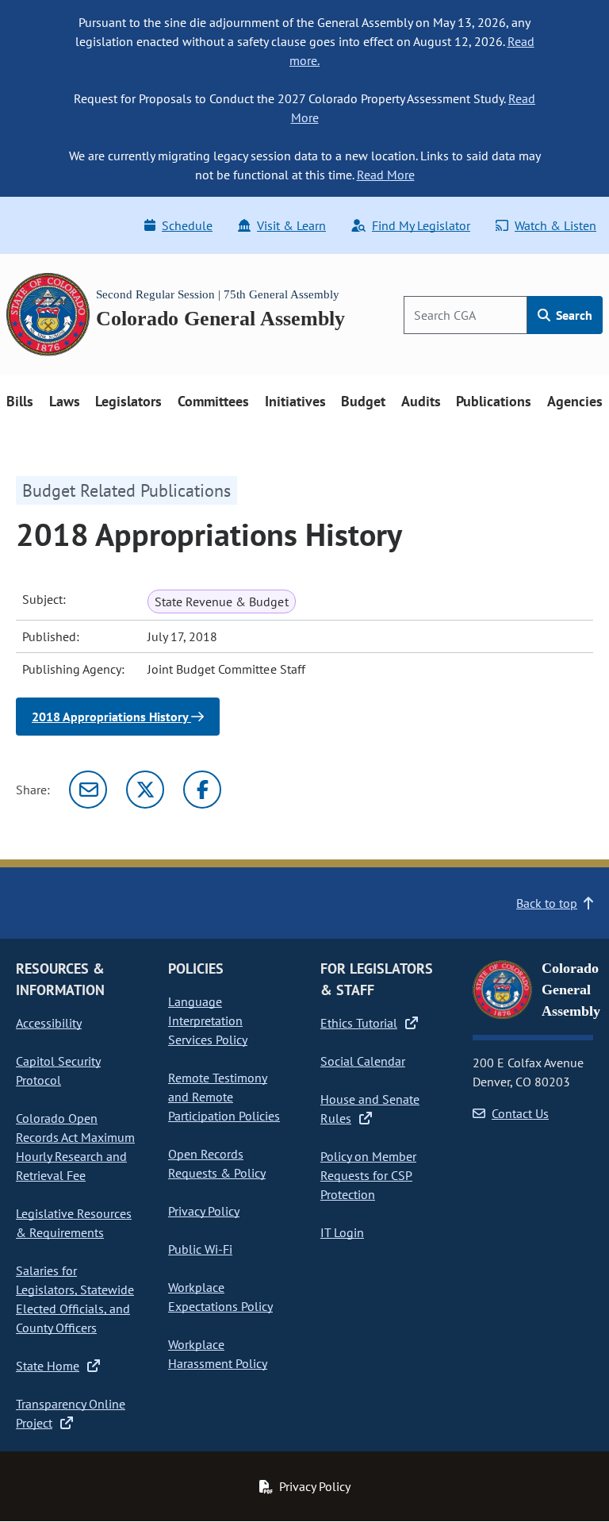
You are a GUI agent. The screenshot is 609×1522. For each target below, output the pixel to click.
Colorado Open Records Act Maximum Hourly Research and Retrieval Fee (75, 1146)
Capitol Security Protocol (58, 1070)
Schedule (187, 225)
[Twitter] (145, 790)
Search (572, 315)
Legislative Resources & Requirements (74, 1222)
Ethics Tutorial (358, 1023)
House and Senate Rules (369, 1108)
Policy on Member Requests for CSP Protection (368, 1175)
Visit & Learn (291, 225)
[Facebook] (202, 790)
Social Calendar (362, 1061)
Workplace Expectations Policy (220, 1296)
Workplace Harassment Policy (217, 1353)
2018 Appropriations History (111, 716)
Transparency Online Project (70, 1413)
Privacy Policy (203, 1211)
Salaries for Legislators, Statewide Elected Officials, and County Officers (75, 1299)
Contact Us (520, 1113)
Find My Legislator (421, 225)
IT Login (342, 1232)
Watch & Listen (555, 225)
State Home (47, 1366)
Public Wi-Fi (200, 1249)
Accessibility (49, 1023)
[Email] (88, 790)
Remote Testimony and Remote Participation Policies (224, 1097)
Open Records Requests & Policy (217, 1163)
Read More (386, 175)
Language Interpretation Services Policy (207, 1020)
